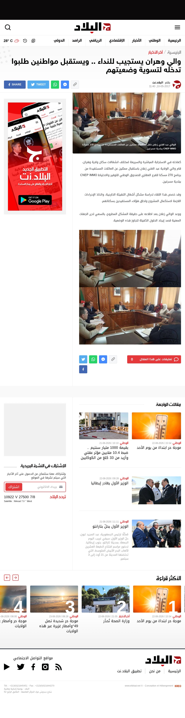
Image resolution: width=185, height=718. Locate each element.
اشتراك (13, 487)
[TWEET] (83, 359)
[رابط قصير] (75, 85)
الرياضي (95, 40)
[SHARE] (83, 369)
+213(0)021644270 (44, 686)
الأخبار (136, 40)
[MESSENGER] (65, 85)
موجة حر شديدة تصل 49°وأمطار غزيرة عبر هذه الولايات (58, 626)
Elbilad (92, 28)
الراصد (77, 40)
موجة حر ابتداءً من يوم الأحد (159, 447)
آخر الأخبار (124, 616)
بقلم (159, 84)
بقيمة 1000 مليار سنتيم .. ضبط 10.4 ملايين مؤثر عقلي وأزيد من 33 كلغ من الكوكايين (104, 452)
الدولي (59, 40)
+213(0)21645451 (18, 686)
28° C (8, 41)
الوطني (155, 40)
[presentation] (15, 578)
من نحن (154, 671)
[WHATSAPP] (55, 85)
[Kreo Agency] (177, 686)
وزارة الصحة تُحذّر (116, 621)
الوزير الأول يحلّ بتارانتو (110, 526)
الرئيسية (174, 40)
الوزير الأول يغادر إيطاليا (109, 483)
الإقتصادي (117, 40)
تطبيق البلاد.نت (129, 671)
